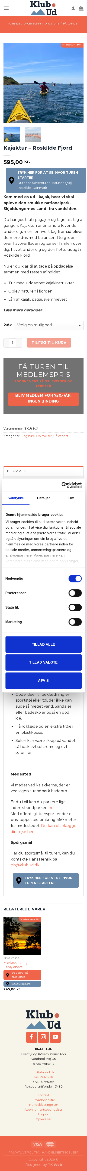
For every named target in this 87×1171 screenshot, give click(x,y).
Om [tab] (71, 498)
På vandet (71, 23)
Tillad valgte (43, 662)
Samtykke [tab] (16, 498)
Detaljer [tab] (43, 498)
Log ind (43, 1114)
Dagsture (52, 23)
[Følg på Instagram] (43, 1037)
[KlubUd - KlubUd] (43, 8)
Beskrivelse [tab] (18, 471)
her (51, 808)
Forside (14, 23)
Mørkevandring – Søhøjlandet (16, 965)
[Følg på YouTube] (55, 1037)
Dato (7, 324)
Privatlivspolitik (43, 1100)
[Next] (76, 83)
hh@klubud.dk (25, 865)
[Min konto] (73, 8)
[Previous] (11, 83)
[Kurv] (81, 8)
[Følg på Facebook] (31, 1037)
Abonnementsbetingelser (43, 1109)
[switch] (75, 593)
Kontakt (43, 1095)
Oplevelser (32, 23)
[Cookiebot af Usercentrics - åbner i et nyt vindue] (62, 485)
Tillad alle (43, 644)
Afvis (43, 680)
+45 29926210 (43, 1077)
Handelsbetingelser (43, 1104)
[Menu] (6, 8)
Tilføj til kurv (49, 343)
